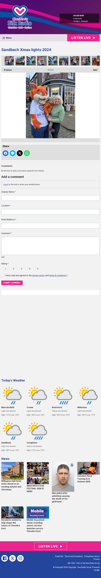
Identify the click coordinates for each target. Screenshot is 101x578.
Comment (6, 233)
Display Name (8, 192)
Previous (6, 70)
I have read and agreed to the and (36, 275)
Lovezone (77, 18)
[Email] (91, 21)
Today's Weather (13, 380)
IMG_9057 (31, 60)
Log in (5, 184)
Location (6, 205)
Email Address (8, 219)
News (5, 459)
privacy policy (38, 275)
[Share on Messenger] (13, 153)
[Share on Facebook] (5, 153)
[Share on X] (20, 153)
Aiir (98, 570)
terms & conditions (58, 275)
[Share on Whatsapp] (27, 153)
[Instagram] (20, 558)
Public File (59, 556)
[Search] (97, 292)
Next (93, 70)
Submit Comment (12, 283)
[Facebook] (4, 558)
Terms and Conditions (74, 556)
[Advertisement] (21, 336)
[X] (12, 558)
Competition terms (92, 556)
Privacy (97, 559)
